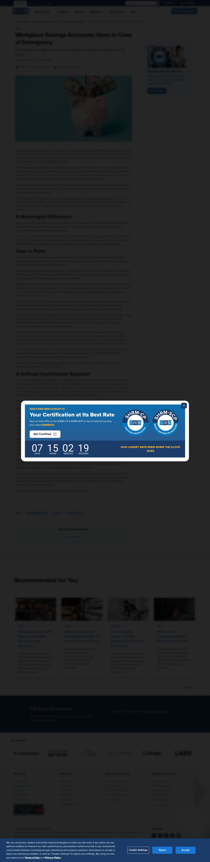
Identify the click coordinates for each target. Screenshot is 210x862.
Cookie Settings (138, 850)
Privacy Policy (53, 857)
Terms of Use (32, 857)
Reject (162, 850)
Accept (186, 850)
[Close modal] (184, 405)
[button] (45, 434)
